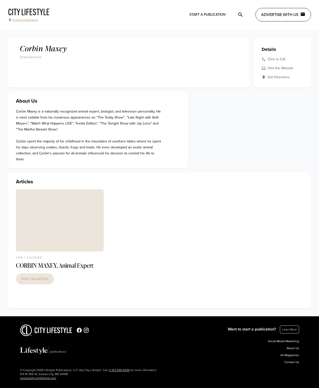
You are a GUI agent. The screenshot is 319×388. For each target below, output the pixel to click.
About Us (293, 348)
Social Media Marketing (283, 341)
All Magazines (289, 355)
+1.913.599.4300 (119, 370)
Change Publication (25, 20)
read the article (34, 279)
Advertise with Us (279, 14)
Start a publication (207, 14)
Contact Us (291, 362)
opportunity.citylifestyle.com (38, 378)
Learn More (289, 329)
